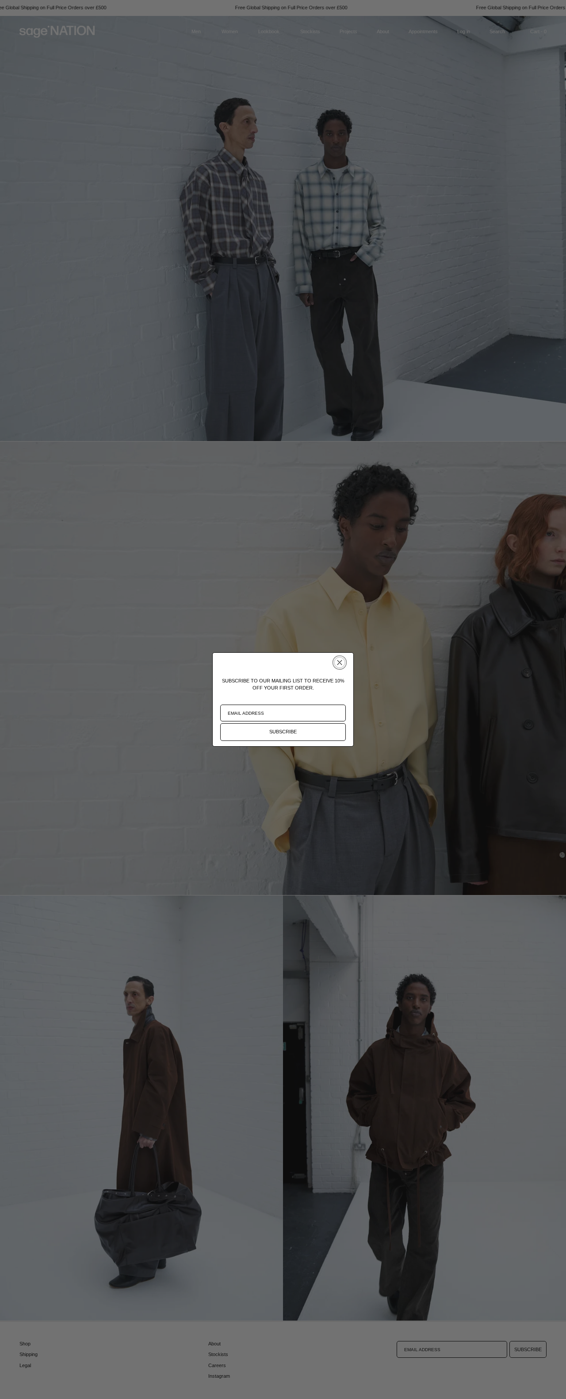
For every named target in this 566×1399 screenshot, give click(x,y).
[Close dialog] (339, 662)
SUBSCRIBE (283, 731)
